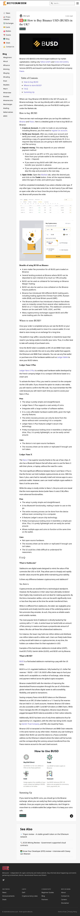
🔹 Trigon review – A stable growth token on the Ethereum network (44, 835)
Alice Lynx (26, 16)
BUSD (21, 661)
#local (5, 61)
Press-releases (7, 18)
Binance (22, 121)
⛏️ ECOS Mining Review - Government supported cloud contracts (43, 843)
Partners (45, 899)
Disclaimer (65, 903)
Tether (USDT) (45, 62)
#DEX (5, 116)
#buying (6, 73)
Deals (6, 43)
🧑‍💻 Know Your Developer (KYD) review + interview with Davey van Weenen (45, 852)
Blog (6, 39)
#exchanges (7, 104)
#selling (6, 108)
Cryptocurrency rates (30, 896)
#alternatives (8, 112)
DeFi (23, 892)
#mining (6, 69)
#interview (7, 93)
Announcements (8, 896)
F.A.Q (26, 89)
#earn (5, 89)
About (63, 892)
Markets (44, 174)
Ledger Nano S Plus (27, 370)
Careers (64, 899)
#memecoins (8, 100)
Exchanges (8, 23)
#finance (6, 65)
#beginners (7, 57)
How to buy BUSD (31, 82)
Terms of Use (62, 912)
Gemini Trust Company (30, 724)
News (6, 13)
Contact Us (8, 47)
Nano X (25, 460)
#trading (6, 77)
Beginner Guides (48, 892)
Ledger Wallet (62, 357)
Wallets (7, 31)
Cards (6, 27)
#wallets (6, 85)
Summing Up (29, 92)
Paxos (21, 71)
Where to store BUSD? (33, 85)
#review (6, 96)
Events (7, 35)
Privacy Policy (72, 912)
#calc (5, 81)
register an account (59, 130)
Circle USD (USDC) (61, 62)
